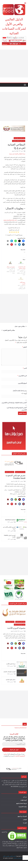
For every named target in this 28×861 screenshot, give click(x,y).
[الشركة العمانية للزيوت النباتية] (20, 263)
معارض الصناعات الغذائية (9, 472)
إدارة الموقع (14, 151)
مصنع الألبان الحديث (22, 283)
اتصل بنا (25, 823)
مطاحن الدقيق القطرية (9, 330)
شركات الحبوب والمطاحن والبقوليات (19, 140)
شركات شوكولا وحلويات (10, 621)
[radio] (18, 232)
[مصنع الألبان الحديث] (20, 279)
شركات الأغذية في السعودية (20, 472)
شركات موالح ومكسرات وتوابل (19, 624)
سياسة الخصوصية (23, 806)
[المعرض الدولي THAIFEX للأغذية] (22, 537)
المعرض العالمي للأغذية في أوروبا (9, 527)
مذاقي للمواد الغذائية (10, 679)
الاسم (25, 368)
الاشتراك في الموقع (22, 816)
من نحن (25, 797)
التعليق (24, 347)
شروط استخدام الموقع (21, 803)
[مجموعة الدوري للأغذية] (14, 612)
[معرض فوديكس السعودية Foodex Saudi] (14, 463)
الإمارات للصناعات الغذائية (9, 671)
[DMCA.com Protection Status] (17, 832)
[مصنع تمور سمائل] (10, 263)
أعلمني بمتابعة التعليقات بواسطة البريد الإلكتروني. (14, 402)
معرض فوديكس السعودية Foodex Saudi (15, 476)
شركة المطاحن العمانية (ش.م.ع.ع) (17, 154)
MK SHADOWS (14, 786)
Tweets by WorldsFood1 (20, 727)
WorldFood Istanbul (10, 519)
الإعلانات (25, 819)
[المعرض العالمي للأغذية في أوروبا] (22, 529)
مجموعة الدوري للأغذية (16, 628)
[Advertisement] (14, 63)
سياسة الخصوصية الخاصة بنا (14, 755)
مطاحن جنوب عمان (20, 326)
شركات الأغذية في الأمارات (20, 621)
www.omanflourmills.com (10, 220)
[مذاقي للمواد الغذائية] (22, 680)
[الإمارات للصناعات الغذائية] (22, 672)
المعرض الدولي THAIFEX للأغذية (9, 536)
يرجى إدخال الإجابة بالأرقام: (20, 390)
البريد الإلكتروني (22, 376)
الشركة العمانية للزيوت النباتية (21, 267)
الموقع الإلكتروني (22, 383)
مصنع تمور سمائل (11, 267)
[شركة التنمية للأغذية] (22, 664)
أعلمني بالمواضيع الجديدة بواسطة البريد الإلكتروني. (17, 409)
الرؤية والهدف (23, 800)
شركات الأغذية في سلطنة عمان (19, 138)
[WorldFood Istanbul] (22, 520)
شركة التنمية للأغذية (10, 664)
